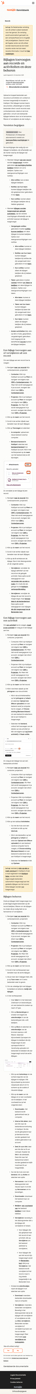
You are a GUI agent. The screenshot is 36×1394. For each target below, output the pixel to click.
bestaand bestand (17, 447)
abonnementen (18, 82)
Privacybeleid (15, 1379)
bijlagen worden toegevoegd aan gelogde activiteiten (16, 211)
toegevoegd (17, 162)
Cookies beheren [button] (16, 1382)
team (17, 195)
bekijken (18, 1211)
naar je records (19, 498)
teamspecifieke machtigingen (16, 140)
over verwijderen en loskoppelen (20, 1339)
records (23, 342)
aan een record (25, 160)
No (18, 1350)
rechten (14, 283)
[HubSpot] (2, 2)
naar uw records (20, 367)
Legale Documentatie (18, 1375)
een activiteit (11, 625)
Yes (8, 1350)
